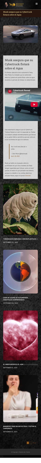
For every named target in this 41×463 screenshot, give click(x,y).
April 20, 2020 (15, 156)
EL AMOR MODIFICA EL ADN (13, 364)
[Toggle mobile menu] (37, 4)
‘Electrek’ (28, 176)
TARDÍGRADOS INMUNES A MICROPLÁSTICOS (19, 239)
